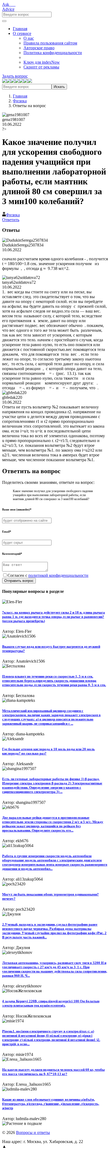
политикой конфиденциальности (58, 575)
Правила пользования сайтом (50, 43)
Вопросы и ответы (33, 1132)
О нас (28, 38)
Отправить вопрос (19, 581)
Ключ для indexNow (41, 62)
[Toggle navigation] (4, 21)
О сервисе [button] (22, 33)
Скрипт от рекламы (41, 67)
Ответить (10, 219)
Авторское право (38, 48)
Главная (20, 28)
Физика (20, 101)
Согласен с (47, 575)
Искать (59, 87)
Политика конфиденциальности (52, 52)
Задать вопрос (15, 76)
